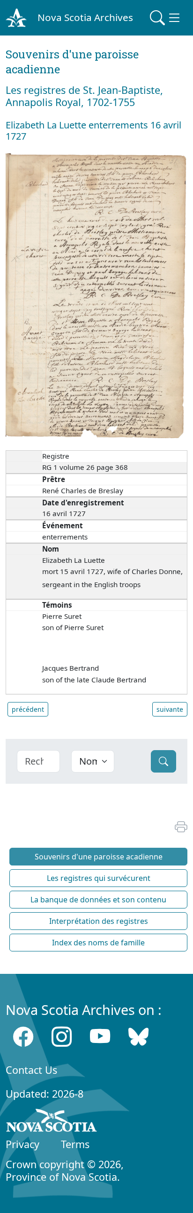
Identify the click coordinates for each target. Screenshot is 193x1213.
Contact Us (31, 1070)
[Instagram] (61, 1036)
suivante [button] (169, 709)
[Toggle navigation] (165, 18)
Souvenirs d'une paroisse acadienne (99, 856)
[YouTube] (100, 1036)
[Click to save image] (96, 296)
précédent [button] (28, 709)
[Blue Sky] (138, 1036)
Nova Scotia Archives (85, 17)
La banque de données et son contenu (98, 899)
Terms (75, 1144)
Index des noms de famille (98, 942)
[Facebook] (23, 1036)
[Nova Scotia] (52, 1122)
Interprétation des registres (98, 921)
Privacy (22, 1144)
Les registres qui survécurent (98, 878)
